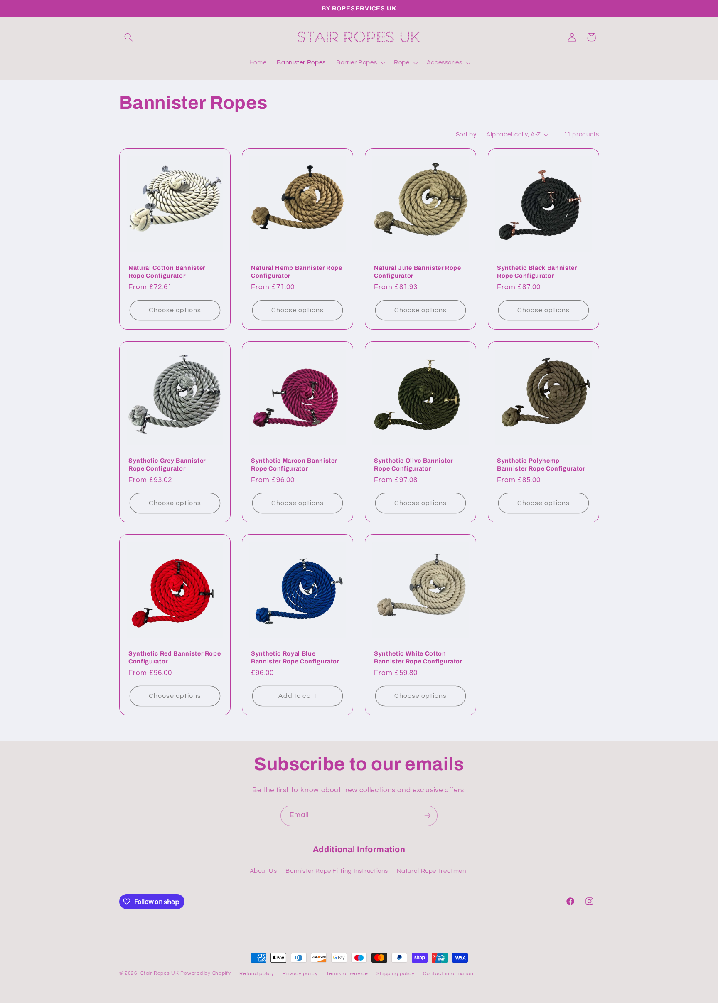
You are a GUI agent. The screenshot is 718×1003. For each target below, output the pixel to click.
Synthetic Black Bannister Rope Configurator (537, 271)
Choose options (175, 310)
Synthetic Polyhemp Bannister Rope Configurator (541, 464)
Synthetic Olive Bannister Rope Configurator (413, 464)
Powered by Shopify (205, 973)
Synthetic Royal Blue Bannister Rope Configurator (295, 657)
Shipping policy (395, 973)
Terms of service (347, 973)
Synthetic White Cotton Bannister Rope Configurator (418, 657)
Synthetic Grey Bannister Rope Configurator (167, 464)
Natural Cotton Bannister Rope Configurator (166, 271)
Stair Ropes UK (159, 973)
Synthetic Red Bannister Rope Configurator (174, 657)
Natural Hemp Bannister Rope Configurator (296, 271)
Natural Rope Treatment (433, 871)
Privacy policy (300, 973)
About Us (263, 871)
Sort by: (466, 134)
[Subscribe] (427, 816)
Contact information (448, 973)
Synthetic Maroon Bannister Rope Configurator (294, 464)
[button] (128, 37)
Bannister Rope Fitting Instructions (336, 871)
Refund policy (256, 973)
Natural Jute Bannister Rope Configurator (417, 271)
